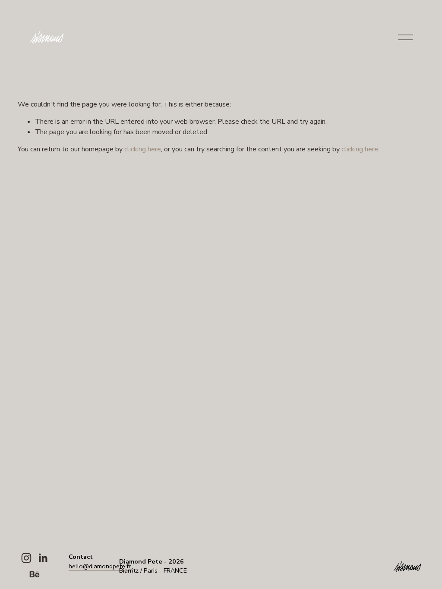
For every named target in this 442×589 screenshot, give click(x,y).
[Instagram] (26, 558)
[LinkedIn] (43, 558)
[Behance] (34, 574)
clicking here (142, 149)
